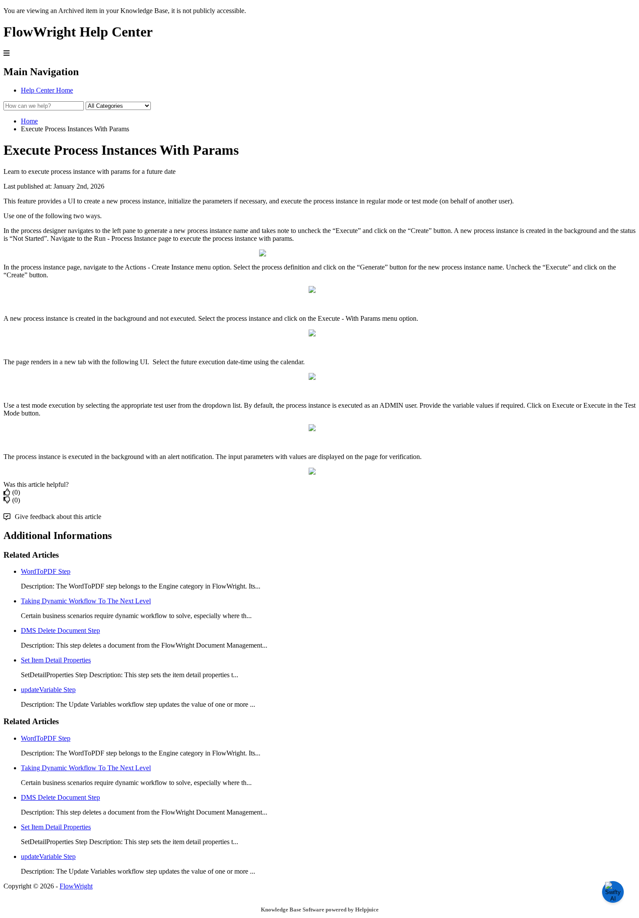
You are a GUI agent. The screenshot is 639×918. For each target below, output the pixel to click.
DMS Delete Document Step (60, 630)
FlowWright (76, 886)
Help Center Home (47, 90)
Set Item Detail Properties (56, 660)
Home (29, 121)
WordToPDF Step (45, 571)
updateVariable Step (48, 689)
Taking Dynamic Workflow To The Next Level (86, 601)
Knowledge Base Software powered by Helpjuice (320, 909)
